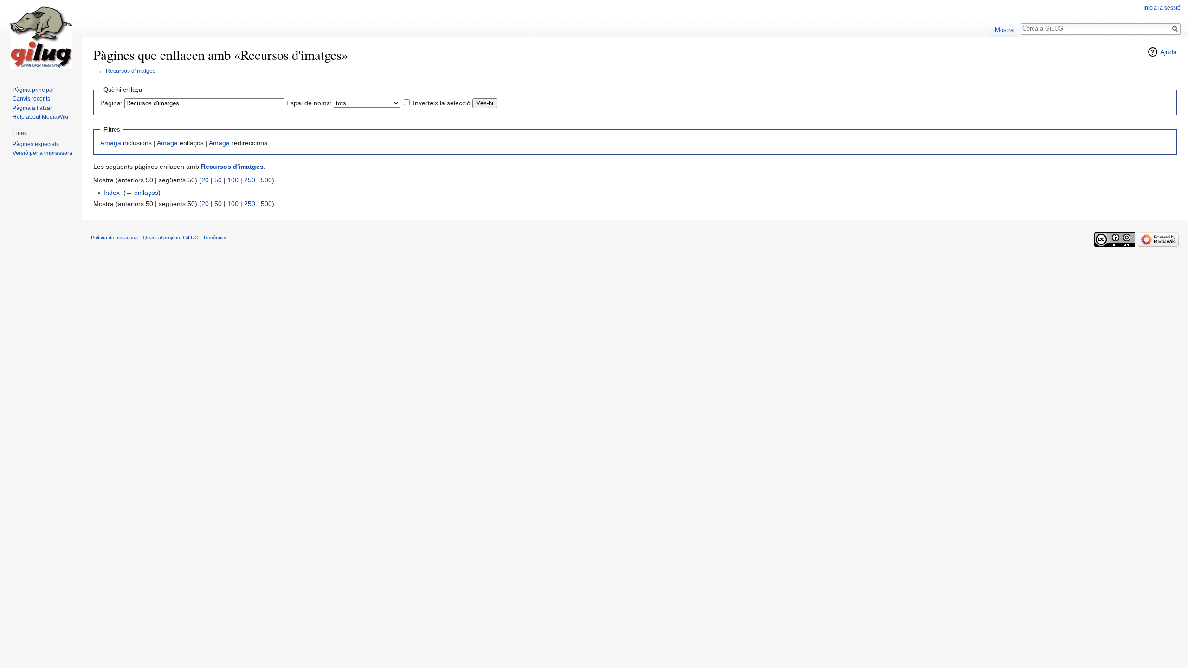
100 (233, 180)
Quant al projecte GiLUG (171, 237)
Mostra (1004, 29)
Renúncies (216, 237)
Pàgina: (111, 103)
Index (111, 192)
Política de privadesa (114, 237)
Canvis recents (31, 99)
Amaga (110, 143)
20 (205, 180)
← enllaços (142, 192)
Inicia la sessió (1162, 8)
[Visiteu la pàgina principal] (41, 37)
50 (218, 180)
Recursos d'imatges (130, 71)
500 (266, 180)
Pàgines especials (36, 144)
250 (249, 180)
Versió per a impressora (42, 153)
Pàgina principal (33, 90)
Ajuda (1168, 52)
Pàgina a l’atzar (32, 108)
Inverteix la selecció (442, 103)
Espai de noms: (309, 103)
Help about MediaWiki (40, 117)
